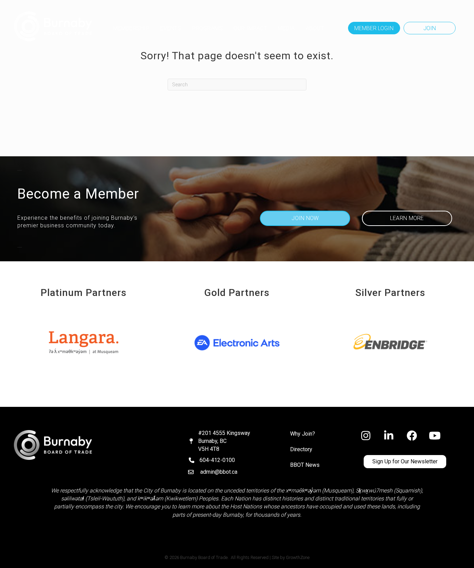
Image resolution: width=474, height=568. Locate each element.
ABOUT (315, 28)
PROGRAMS (207, 28)
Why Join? (302, 433)
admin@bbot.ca (218, 472)
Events (170, 28)
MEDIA (286, 28)
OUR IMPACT (250, 28)
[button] (374, 28)
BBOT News (305, 465)
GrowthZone (298, 557)
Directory (301, 449)
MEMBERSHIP (131, 28)
